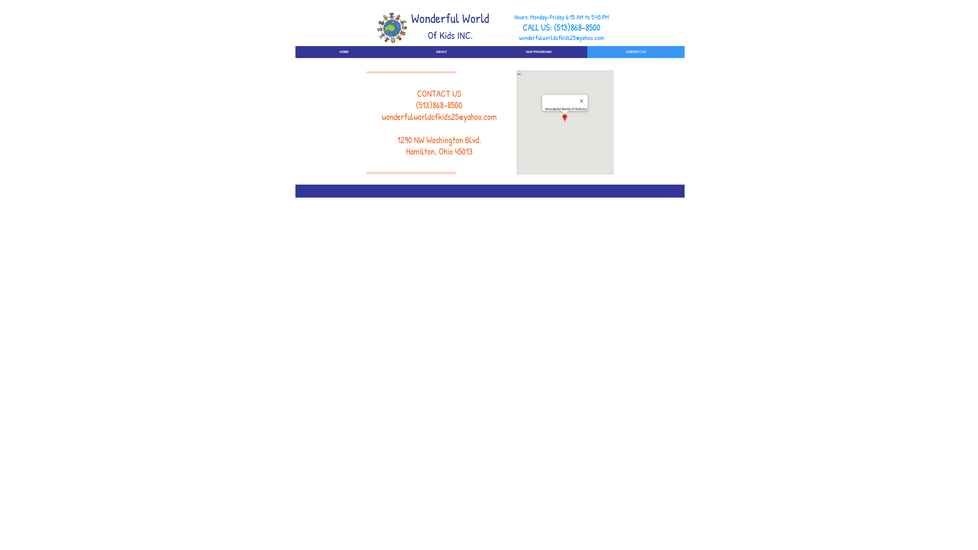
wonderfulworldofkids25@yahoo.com (561, 37)
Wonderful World (450, 18)
